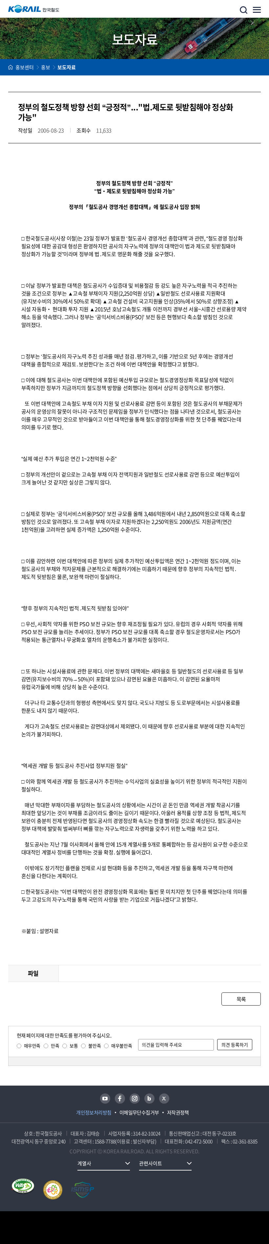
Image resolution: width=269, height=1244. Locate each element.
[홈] (10, 67)
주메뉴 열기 (257, 10)
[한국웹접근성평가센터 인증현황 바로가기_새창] (22, 1189)
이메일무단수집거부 (139, 1112)
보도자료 (66, 67)
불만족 (94, 1045)
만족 (55, 1045)
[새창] (105, 1098)
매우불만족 (121, 1045)
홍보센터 (24, 67)
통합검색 (243, 10)
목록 (241, 999)
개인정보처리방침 (94, 1112)
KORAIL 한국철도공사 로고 (33, 9)
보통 (74, 1045)
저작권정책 (178, 1112)
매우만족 (32, 1045)
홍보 (45, 67)
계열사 (84, 1163)
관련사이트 (150, 1163)
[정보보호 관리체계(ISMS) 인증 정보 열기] (82, 1189)
